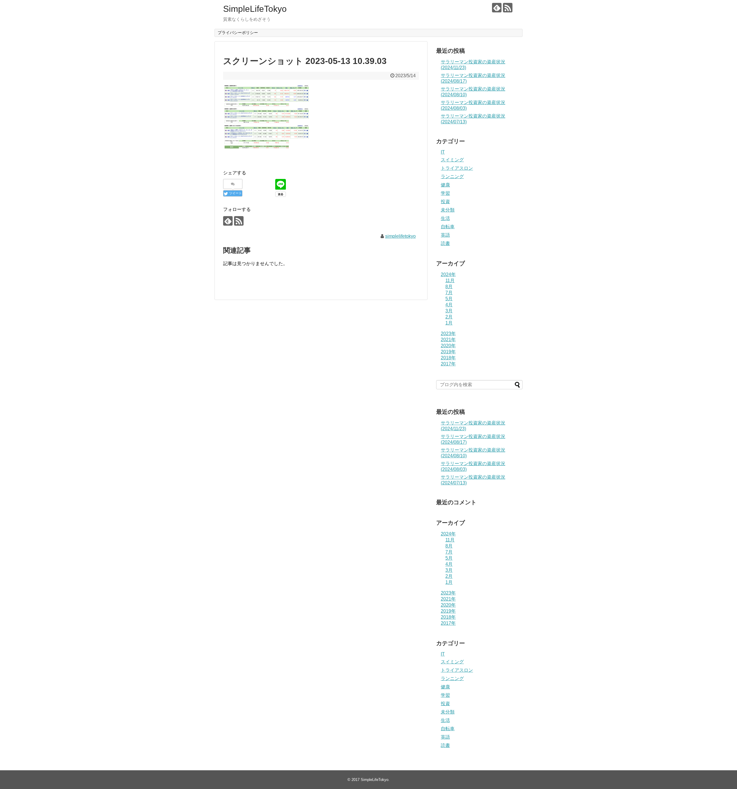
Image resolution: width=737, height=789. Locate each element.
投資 (445, 201)
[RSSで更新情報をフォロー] (507, 7)
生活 (445, 218)
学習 (445, 193)
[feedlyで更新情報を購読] (497, 7)
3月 (449, 310)
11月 (450, 280)
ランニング (452, 176)
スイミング (452, 159)
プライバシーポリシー (238, 32)
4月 (449, 304)
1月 (449, 322)
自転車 (448, 226)
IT (443, 152)
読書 (445, 243)
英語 (445, 235)
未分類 (448, 209)
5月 (449, 298)
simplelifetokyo (400, 236)
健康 (445, 184)
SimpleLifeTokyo (255, 9)
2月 (449, 316)
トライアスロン (457, 168)
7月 (449, 292)
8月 (449, 286)
